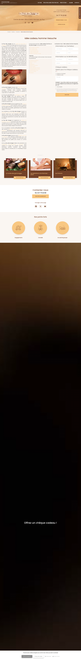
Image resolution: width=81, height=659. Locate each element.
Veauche (18, 31)
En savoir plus (19, 177)
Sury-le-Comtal (33, 71)
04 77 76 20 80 (61, 15)
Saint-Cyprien (32, 66)
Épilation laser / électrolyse (50, 2)
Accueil (40, 2)
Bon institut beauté (33, 49)
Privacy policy (57, 656)
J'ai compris (59, 87)
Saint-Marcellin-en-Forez (35, 69)
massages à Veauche (20, 95)
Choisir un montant (61, 73)
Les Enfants (58, 173)
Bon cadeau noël (33, 48)
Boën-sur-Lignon (33, 61)
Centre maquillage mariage (35, 53)
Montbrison (32, 64)
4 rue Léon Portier (61, 11)
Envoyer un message (40, 196)
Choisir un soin (60, 75)
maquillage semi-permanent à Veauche (12, 144)
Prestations (63, 2)
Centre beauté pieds (34, 52)
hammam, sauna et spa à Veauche (11, 112)
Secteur (13, 31)
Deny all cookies (38, 656)
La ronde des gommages (14, 173)
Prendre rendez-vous (61, 20)
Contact (76, 2)
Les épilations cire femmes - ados (39, 173)
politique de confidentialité (71, 91)
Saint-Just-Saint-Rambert (35, 67)
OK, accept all (27, 656)
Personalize (48, 656)
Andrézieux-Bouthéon (34, 60)
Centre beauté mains (34, 51)
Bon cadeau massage (34, 47)
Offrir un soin (61, 24)
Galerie (71, 2)
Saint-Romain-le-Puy (34, 70)
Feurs (31, 62)
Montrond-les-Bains (34, 65)
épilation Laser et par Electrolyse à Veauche (14, 130)
